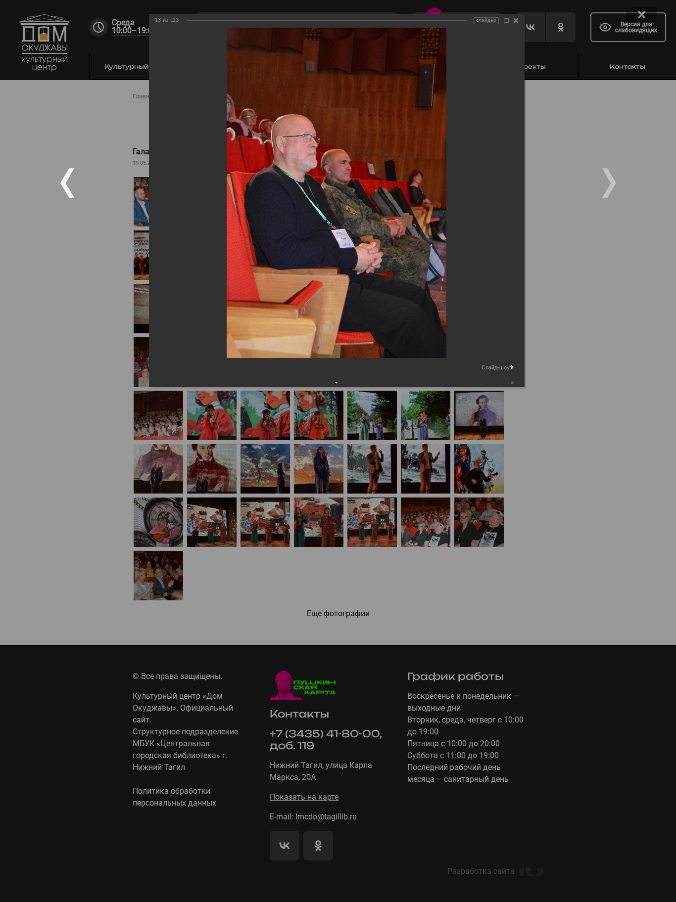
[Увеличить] (506, 20)
